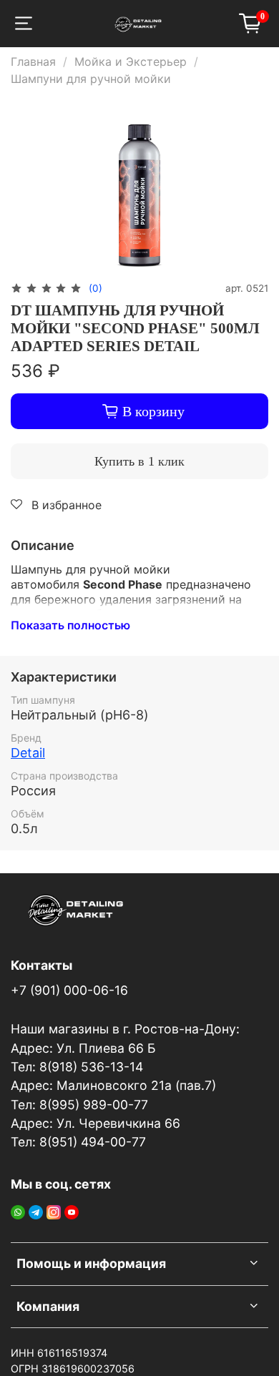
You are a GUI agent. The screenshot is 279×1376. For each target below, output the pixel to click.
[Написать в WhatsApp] (18, 1210)
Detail (28, 752)
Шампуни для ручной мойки (91, 79)
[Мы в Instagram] (53, 1210)
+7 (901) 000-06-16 (69, 990)
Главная (33, 61)
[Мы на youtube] (71, 1210)
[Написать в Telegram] (36, 1210)
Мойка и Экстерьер (130, 61)
